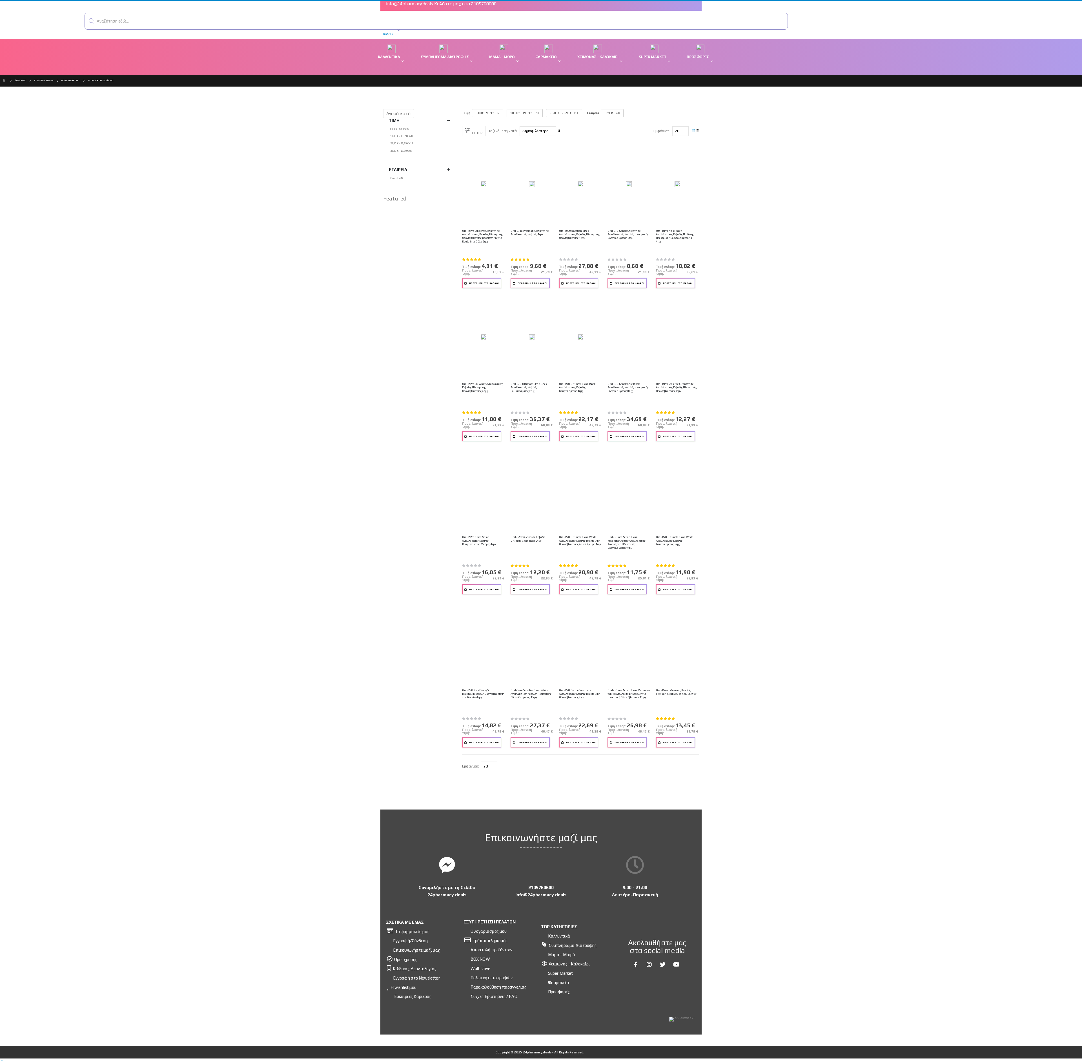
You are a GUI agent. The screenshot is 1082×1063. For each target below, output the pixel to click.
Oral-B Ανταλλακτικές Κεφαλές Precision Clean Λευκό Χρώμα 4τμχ (676, 692)
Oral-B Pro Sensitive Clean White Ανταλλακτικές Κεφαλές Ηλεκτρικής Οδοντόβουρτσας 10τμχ (531, 694)
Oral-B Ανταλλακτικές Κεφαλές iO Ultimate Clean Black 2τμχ (530, 538)
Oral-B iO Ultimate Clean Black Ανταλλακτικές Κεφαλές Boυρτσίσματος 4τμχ (577, 387)
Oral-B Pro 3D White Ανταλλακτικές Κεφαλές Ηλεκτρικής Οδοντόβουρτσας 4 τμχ (482, 387)
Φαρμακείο (20, 80)
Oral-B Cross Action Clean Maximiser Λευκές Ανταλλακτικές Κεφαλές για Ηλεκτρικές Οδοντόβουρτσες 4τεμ (626, 542)
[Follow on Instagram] (649, 964)
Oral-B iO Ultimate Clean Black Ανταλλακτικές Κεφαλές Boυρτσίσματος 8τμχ (529, 387)
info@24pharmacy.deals (409, 3)
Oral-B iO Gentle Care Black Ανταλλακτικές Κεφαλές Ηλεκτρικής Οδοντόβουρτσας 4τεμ (579, 694)
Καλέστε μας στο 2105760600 (465, 3)
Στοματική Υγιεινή (44, 80)
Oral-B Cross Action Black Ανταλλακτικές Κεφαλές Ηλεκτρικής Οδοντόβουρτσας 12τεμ (579, 234)
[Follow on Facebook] (636, 964)
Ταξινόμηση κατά (503, 131)
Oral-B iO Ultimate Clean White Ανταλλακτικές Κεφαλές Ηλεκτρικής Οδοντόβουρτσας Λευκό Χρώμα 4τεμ (580, 540)
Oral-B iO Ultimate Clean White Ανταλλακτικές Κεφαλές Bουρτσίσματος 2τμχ (674, 540)
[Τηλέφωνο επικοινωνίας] (541, 865)
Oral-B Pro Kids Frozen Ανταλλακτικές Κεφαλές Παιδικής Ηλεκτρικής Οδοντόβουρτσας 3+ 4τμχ (675, 236)
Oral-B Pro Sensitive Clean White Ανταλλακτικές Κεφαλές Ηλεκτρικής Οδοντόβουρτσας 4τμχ (676, 387)
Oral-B (608, 112)
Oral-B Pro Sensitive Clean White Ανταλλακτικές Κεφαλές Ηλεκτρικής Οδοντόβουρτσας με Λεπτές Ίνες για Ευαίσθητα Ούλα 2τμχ (482, 236)
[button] (91, 21)
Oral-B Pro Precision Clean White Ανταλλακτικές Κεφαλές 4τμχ (530, 232)
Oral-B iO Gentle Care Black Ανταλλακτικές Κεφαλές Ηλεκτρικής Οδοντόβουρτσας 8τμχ (627, 387)
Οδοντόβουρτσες (70, 80)
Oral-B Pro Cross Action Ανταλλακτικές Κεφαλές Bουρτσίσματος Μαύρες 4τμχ (479, 540)
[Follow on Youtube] (676, 964)
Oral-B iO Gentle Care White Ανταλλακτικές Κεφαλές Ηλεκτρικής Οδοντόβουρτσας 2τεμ (627, 234)
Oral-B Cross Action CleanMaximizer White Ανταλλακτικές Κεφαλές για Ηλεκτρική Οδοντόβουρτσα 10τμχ (628, 694)
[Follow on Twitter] (663, 964)
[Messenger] (447, 865)
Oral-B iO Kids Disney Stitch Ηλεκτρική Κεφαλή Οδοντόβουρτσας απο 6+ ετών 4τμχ (483, 694)
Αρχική (5, 80)
